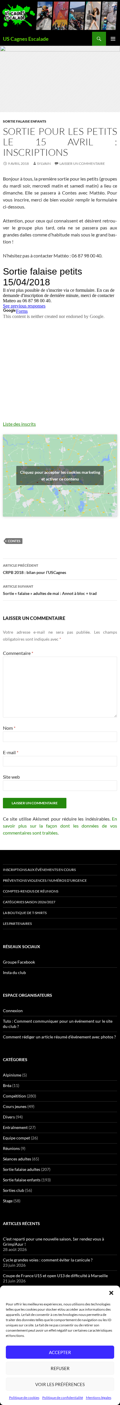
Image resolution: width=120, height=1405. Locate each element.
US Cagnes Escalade (26, 39)
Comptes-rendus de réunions (30, 891)
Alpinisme (12, 1074)
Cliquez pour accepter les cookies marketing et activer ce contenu (60, 475)
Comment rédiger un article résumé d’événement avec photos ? (59, 1036)
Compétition (14, 1095)
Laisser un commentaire (82, 163)
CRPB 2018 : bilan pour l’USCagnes (34, 569)
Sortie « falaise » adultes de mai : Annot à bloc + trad (50, 590)
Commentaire (18, 653)
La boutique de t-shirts (25, 913)
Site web (11, 777)
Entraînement (15, 1127)
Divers (9, 1116)
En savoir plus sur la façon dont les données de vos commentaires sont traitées (60, 825)
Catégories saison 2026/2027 (29, 902)
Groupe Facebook (19, 961)
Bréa (7, 1085)
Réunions (11, 1148)
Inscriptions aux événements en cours (39, 869)
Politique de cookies (24, 1397)
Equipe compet (16, 1137)
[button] (111, 1293)
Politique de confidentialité (62, 1397)
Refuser (60, 1368)
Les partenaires (17, 923)
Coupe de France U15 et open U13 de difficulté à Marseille (55, 1275)
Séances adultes (17, 1158)
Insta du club (14, 972)
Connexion (13, 1010)
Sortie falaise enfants (24, 121)
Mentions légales (98, 1397)
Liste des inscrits (19, 424)
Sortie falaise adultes (21, 1169)
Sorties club (13, 1190)
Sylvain (44, 163)
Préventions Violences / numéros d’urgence (45, 880)
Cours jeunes (15, 1106)
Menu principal (113, 39)
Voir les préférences (60, 1384)
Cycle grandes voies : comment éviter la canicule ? (48, 1259)
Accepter (60, 1352)
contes (14, 541)
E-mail (10, 752)
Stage (8, 1200)
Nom (9, 728)
